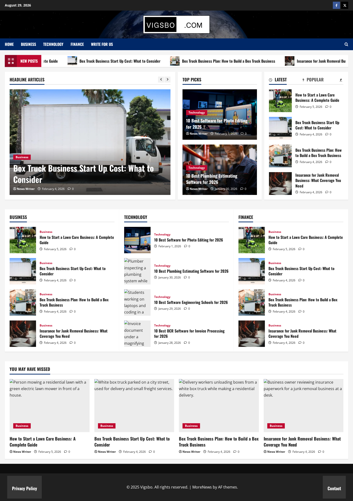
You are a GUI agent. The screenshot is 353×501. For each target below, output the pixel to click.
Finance (77, 44)
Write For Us (102, 44)
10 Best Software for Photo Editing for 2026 (216, 123)
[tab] (278, 80)
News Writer (26, 189)
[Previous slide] (161, 80)
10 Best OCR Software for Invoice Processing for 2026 (137, 333)
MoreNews (202, 487)
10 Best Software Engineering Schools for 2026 (137, 302)
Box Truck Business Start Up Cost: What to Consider (106, 61)
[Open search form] (346, 44)
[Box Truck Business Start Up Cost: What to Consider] (90, 142)
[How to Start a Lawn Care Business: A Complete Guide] (50, 405)
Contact (334, 488)
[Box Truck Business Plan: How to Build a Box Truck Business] (219, 405)
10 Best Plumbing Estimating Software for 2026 (211, 179)
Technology (53, 44)
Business (28, 44)
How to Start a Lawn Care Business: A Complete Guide (280, 100)
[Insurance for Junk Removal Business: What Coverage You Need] (304, 405)
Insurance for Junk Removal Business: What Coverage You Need (280, 183)
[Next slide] (167, 80)
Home (9, 44)
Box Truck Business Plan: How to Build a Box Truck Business (214, 61)
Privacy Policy (24, 488)
